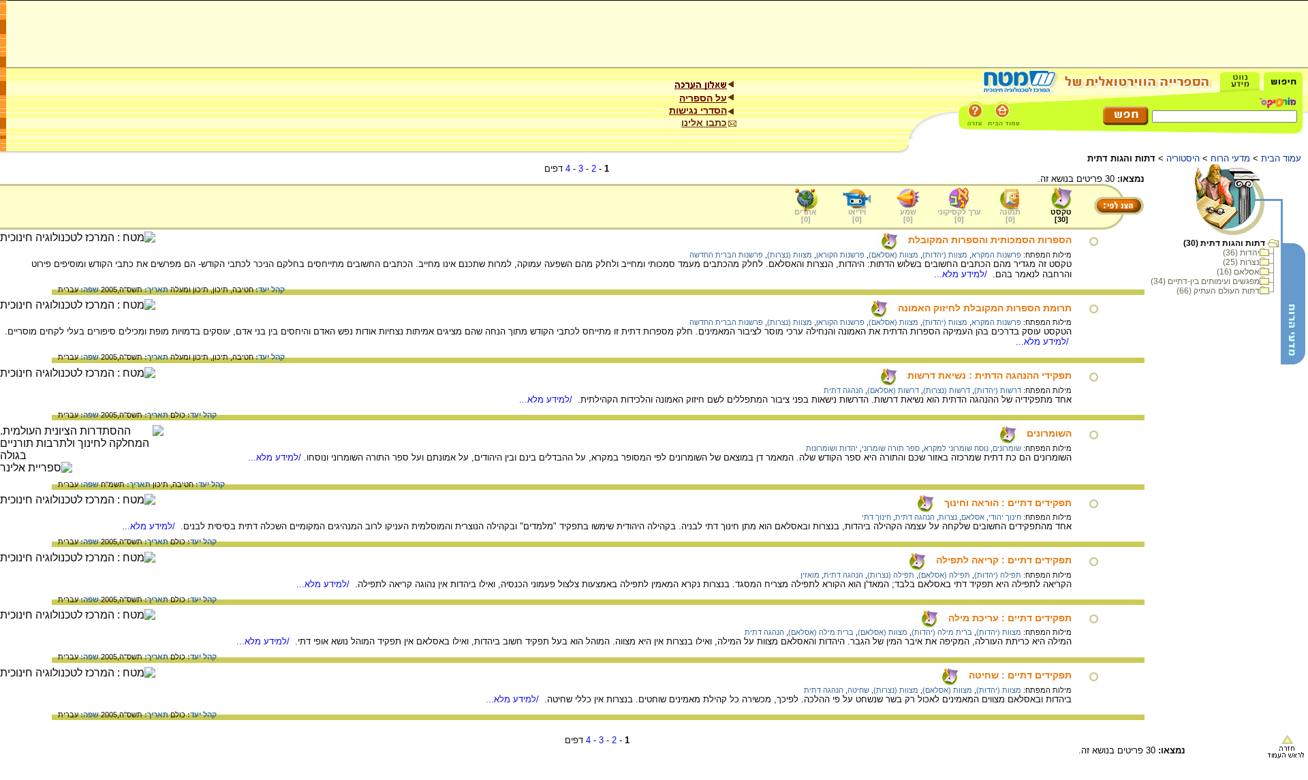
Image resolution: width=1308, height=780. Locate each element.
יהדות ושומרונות (832, 448)
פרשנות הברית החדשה (726, 255)
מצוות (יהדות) (944, 255)
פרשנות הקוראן (840, 255)
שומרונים (1007, 448)
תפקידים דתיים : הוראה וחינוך (1008, 502)
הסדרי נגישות (698, 110)
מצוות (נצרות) (789, 255)
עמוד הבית (1281, 158)
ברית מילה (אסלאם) (821, 632)
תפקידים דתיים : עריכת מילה (1010, 617)
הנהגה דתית (843, 390)
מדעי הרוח (1230, 158)
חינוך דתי (876, 517)
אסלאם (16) (1238, 272)
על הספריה (703, 98)
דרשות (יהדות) (997, 390)
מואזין (810, 575)
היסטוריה (1183, 158)
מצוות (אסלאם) (893, 255)
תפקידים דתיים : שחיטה (1020, 675)
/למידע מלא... (962, 274)
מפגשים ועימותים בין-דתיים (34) (1205, 281)
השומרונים (1049, 433)
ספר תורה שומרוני (891, 448)
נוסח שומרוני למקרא (956, 448)
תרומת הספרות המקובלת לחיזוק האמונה (985, 307)
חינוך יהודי (1004, 517)
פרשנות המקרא (996, 255)
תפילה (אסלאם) (944, 575)
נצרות (948, 517)
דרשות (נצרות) (946, 390)
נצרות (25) (1241, 262)
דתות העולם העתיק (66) (1218, 291)
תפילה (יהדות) (997, 575)
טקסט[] (1061, 215)
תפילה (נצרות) (890, 575)
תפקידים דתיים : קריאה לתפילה (1004, 560)
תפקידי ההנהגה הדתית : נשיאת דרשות (989, 375)
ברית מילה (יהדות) (942, 632)
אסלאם (972, 517)
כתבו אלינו (704, 122)
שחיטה (858, 690)
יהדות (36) (1241, 253)
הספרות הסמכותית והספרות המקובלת (990, 239)
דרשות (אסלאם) (893, 390)
